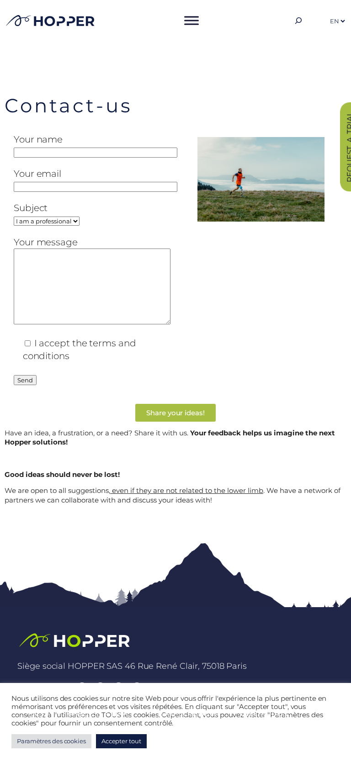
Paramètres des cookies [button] (51, 741)
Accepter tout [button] (121, 741)
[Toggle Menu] (191, 20)
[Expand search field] (298, 20)
